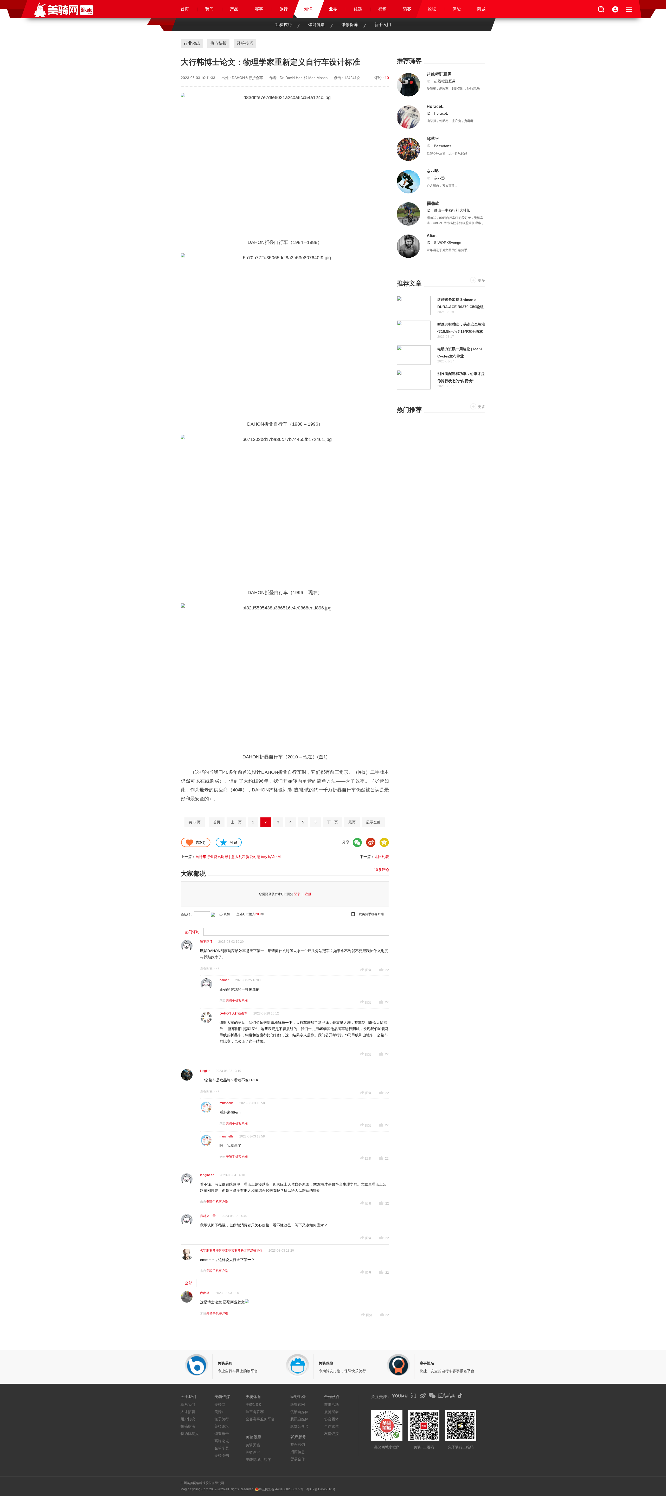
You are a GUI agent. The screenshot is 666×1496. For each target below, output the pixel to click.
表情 (227, 914)
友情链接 (331, 1434)
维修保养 (349, 24)
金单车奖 (221, 1448)
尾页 (352, 822)
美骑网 (219, 1404)
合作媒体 (331, 1426)
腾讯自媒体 (299, 1419)
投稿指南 (188, 1426)
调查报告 (221, 1434)
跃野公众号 (299, 1426)
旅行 (283, 9)
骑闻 (209, 9)
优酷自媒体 (299, 1412)
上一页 (236, 822)
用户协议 (188, 1419)
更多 (481, 280)
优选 (358, 9)
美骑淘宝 (253, 1452)
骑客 (407, 9)
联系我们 (188, 1404)
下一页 (332, 822)
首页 (185, 9)
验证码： (187, 914)
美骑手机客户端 (237, 1000)
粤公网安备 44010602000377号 (281, 1489)
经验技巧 (283, 24)
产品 (234, 9)
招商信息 (297, 1452)
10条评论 (381, 870)
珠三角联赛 (255, 1412)
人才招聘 (188, 1412)
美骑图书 (221, 1455)
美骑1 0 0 (253, 1404)
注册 (308, 894)
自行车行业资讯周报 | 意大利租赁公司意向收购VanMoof (240, 857)
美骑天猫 (253, 1445)
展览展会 (331, 1412)
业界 (333, 9)
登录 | (299, 894)
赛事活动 (331, 1404)
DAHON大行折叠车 (247, 78)
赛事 (259, 9)
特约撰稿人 (190, 1434)
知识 (308, 9)
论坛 (432, 9)
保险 (456, 9)
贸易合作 (297, 1459)
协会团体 (331, 1419)
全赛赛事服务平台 (260, 1419)
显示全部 (373, 822)
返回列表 (381, 857)
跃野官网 (297, 1404)
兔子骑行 (221, 1419)
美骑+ (219, 1412)
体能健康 (316, 24)
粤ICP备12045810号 (320, 1489)
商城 (481, 9)
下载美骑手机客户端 (370, 914)
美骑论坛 (221, 1426)
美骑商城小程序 (258, 1460)
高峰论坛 (221, 1441)
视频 (382, 9)
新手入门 (382, 24)
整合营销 (297, 1444)
